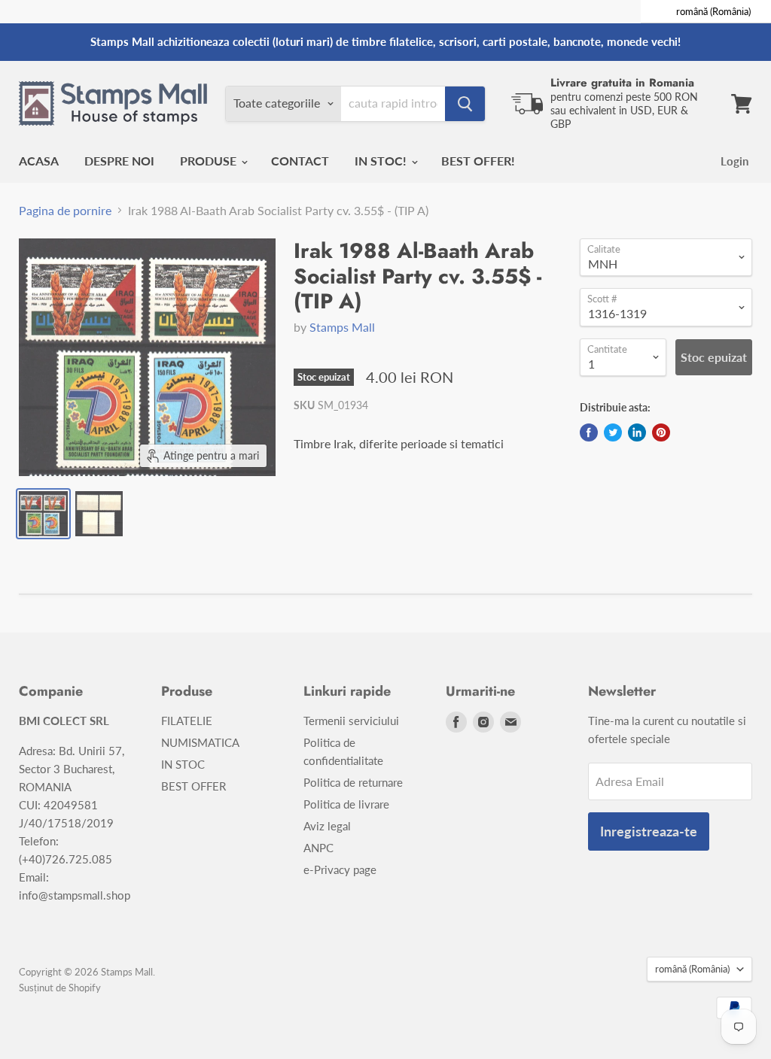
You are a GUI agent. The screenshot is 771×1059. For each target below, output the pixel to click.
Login (734, 161)
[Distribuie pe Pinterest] (661, 432)
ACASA (39, 160)
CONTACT (300, 160)
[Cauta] (465, 103)
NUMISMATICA (200, 742)
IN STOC (183, 764)
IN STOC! (382, 160)
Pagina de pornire (65, 210)
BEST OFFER (193, 786)
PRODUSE (209, 160)
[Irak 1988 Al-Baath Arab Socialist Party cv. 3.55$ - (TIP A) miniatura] (43, 514)
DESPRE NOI (119, 160)
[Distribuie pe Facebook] (589, 432)
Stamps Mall (342, 327)
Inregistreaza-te (648, 831)
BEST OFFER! (478, 160)
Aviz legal (327, 826)
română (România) (692, 969)
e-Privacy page (339, 869)
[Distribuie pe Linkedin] (637, 432)
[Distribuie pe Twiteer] (613, 432)
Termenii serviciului (351, 720)
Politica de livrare (346, 804)
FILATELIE (186, 720)
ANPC (318, 847)
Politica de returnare (353, 782)
